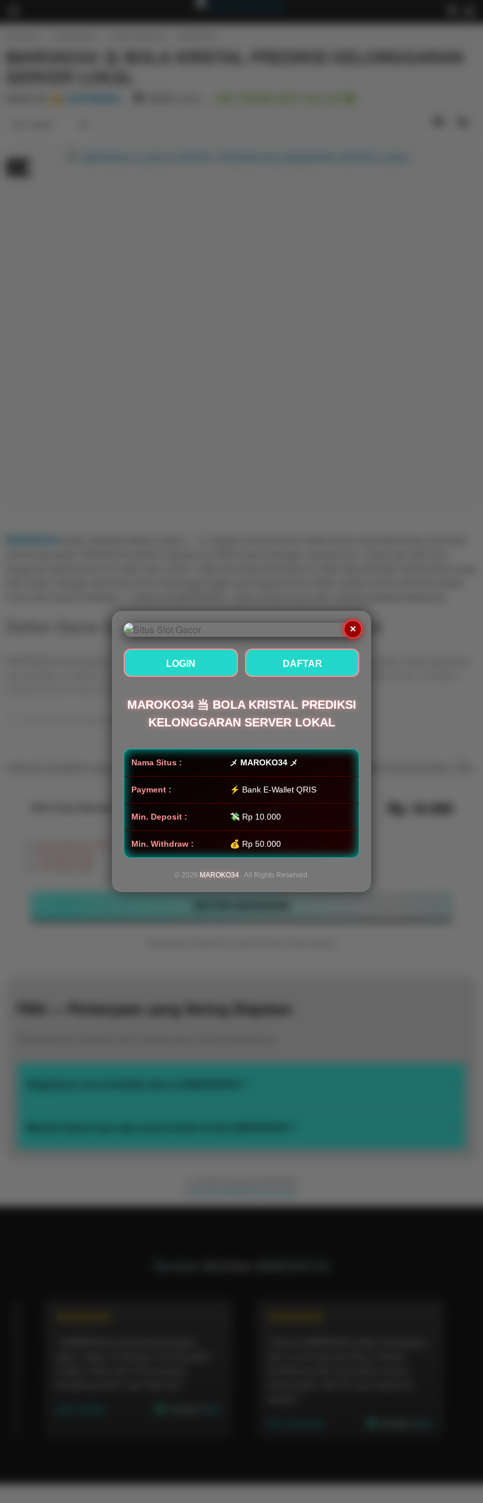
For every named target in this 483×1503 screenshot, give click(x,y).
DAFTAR (302, 664)
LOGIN (181, 664)
